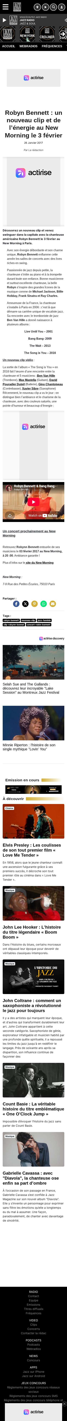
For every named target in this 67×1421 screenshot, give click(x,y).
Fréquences (52, 46)
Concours (33, 1360)
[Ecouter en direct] (45, 7)
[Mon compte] (61, 7)
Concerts (33, 1329)
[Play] (5, 20)
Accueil (8, 46)
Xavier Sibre (30, 388)
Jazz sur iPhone (33, 1371)
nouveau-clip (28, 620)
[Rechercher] (53, 7)
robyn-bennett (11, 620)
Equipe (33, 1300)
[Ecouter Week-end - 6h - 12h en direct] (33, 789)
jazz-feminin (44, 620)
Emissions (33, 1304)
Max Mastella (27, 380)
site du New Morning (39, 562)
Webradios (28, 46)
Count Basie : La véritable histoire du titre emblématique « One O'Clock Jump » (33, 1109)
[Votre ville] (37, 7)
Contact (33, 1296)
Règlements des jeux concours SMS (33, 1396)
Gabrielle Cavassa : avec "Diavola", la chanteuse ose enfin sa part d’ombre (31, 1178)
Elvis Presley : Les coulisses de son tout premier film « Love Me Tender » (32, 850)
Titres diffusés (33, 1309)
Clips (33, 1324)
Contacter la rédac (33, 1333)
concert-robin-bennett (38, 624)
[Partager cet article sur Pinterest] (33, 605)
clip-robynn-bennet (14, 624)
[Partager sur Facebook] (15, 605)
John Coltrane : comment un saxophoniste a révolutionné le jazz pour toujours (32, 1005)
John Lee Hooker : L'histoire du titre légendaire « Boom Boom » (32, 932)
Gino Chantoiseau (50, 384)
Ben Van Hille (46, 375)
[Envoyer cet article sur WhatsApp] (43, 605)
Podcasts (33, 1344)
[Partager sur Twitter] (24, 605)
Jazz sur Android (33, 1376)
